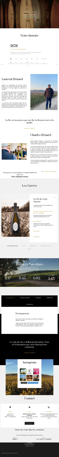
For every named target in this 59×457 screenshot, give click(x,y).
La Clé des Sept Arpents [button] (12, 245)
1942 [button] (21, 59)
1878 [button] (11, 59)
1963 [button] (27, 59)
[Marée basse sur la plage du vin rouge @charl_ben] (36, 371)
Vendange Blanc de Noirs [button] (46, 245)
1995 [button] (37, 59)
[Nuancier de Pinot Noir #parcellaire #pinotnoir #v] (29, 378)
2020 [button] (28, 62)
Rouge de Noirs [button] (33, 245)
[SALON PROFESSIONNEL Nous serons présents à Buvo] (29, 371)
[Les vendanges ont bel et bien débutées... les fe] (36, 378)
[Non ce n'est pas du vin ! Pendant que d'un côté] (23, 378)
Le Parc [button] (23, 245)
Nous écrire (29, 423)
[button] (56, 64)
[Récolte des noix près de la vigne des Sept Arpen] (23, 371)
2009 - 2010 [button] (43, 59)
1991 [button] (32, 59)
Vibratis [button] (29, 249)
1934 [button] (16, 59)
